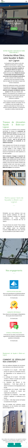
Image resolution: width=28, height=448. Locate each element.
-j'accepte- (10, 443)
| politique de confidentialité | (14, 446)
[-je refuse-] (26, 442)
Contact (14, 28)
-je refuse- (17, 443)
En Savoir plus (14, 297)
